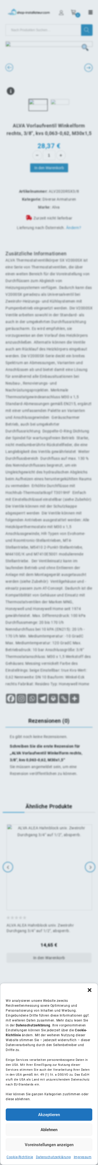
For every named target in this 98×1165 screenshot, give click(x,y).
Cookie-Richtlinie (20, 1157)
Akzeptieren (49, 1114)
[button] (89, 990)
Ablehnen (49, 1129)
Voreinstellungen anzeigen (49, 1144)
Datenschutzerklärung (53, 1157)
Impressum (83, 1157)
